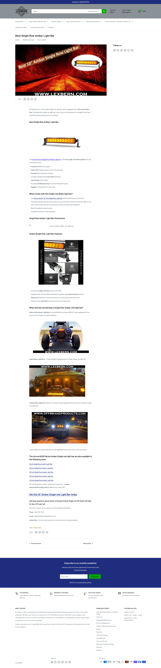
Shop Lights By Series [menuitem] (73, 21)
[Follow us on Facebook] (114, 50)
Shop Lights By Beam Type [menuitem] (37, 21)
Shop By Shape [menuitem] (56, 21)
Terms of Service (101, 641)
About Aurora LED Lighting (105, 644)
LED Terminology (102, 635)
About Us (99, 617)
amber (17, 40)
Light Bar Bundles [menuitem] (21, 27)
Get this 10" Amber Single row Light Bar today (53, 494)
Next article (87, 543)
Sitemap (99, 647)
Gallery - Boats (129, 612)
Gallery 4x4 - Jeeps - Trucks (133, 615)
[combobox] (58, 11)
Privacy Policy (100, 638)
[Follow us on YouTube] (128, 50)
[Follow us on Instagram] (121, 50)
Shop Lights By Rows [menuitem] (93, 21)
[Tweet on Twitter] (31, 98)
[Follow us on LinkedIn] (132, 50)
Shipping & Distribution (104, 620)
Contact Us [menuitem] (51, 27)
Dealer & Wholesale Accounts (106, 626)
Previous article (36, 543)
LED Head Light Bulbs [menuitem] (37, 27)
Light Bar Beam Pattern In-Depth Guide (107, 613)
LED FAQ (99, 632)
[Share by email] (35, 98)
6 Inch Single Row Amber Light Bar (40, 464)
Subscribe (94, 576)
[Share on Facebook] (24, 98)
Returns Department (103, 623)
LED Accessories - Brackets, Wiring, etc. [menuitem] (118, 21)
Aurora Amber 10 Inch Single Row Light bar (48, 198)
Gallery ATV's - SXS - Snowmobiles (130, 619)
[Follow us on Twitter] (118, 50)
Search (98, 629)
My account (126, 12)
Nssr (39, 527)
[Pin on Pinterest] (28, 98)
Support (99, 650)
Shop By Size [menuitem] (19, 21)
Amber (35, 527)
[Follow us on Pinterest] (125, 50)
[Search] (104, 11)
